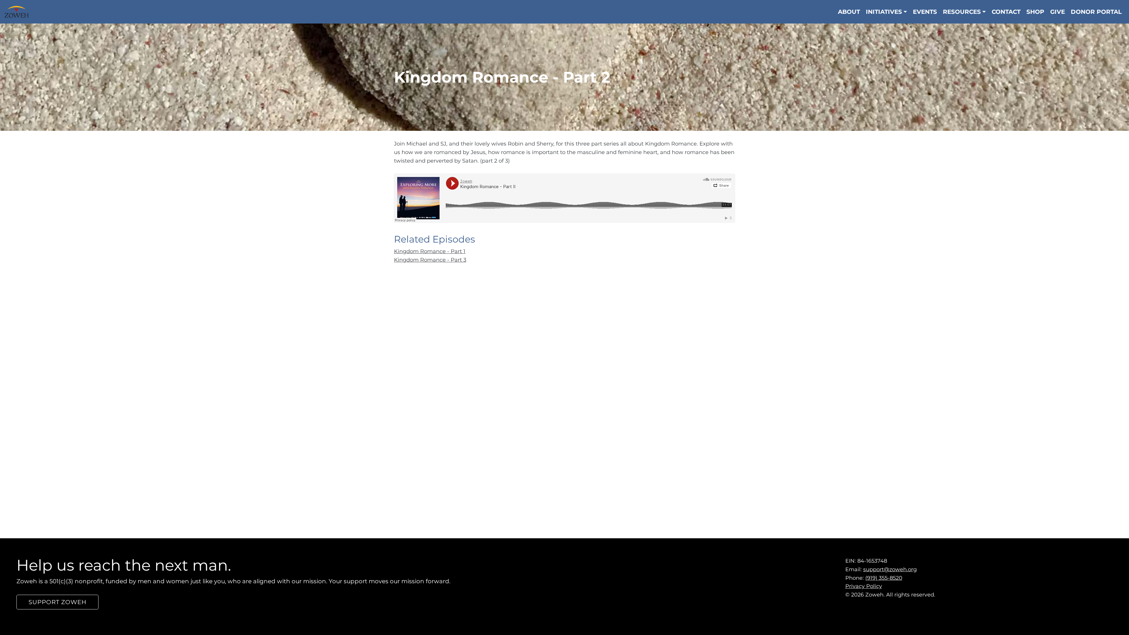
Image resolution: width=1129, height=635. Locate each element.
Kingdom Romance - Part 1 (429, 251)
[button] (57, 602)
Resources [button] (962, 11)
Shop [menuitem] (1035, 11)
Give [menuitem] (1057, 11)
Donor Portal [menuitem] (1096, 11)
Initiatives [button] (884, 11)
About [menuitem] (849, 11)
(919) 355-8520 (883, 578)
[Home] (18, 12)
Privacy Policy (863, 586)
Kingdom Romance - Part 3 (430, 260)
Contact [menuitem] (1006, 11)
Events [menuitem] (925, 11)
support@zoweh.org (890, 569)
